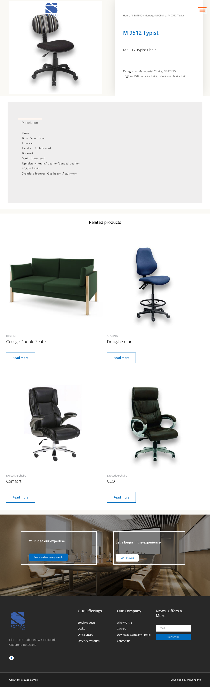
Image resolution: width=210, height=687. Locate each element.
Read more (21, 358)
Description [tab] (30, 123)
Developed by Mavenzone (185, 679)
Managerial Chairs (150, 71)
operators (165, 76)
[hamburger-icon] (202, 10)
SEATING (170, 71)
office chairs (149, 76)
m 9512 (134, 76)
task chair (179, 76)
